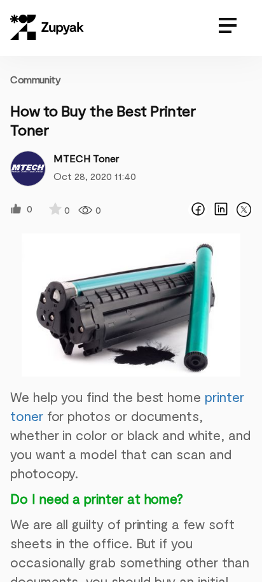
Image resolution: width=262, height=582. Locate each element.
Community (35, 79)
